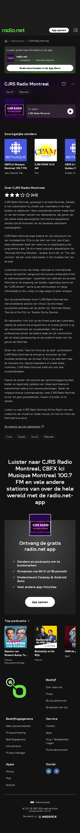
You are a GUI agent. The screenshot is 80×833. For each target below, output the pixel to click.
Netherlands (42, 802)
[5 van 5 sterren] (27, 195)
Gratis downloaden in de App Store (40, 68)
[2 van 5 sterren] (12, 195)
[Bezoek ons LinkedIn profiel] (48, 771)
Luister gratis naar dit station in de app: (30, 50)
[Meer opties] (73, 84)
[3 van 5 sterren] (17, 195)
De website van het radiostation (22, 426)
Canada (21, 437)
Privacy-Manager (15, 753)
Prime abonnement (57, 750)
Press (49, 694)
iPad (8, 778)
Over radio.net (54, 687)
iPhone (10, 771)
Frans (9, 437)
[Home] (5, 40)
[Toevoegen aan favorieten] (64, 84)
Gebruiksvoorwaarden (18, 726)
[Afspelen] (70, 111)
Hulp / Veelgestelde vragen (57, 741)
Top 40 (9, 92)
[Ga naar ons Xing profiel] (56, 771)
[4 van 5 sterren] (22, 195)
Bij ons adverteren (56, 701)
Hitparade (24, 92)
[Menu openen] (75, 30)
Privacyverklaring (16, 733)
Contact (50, 726)
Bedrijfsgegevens (15, 739)
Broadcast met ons (57, 707)
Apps (49, 733)
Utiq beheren (13, 746)
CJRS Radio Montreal (39, 113)
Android (10, 785)
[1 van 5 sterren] (6, 195)
